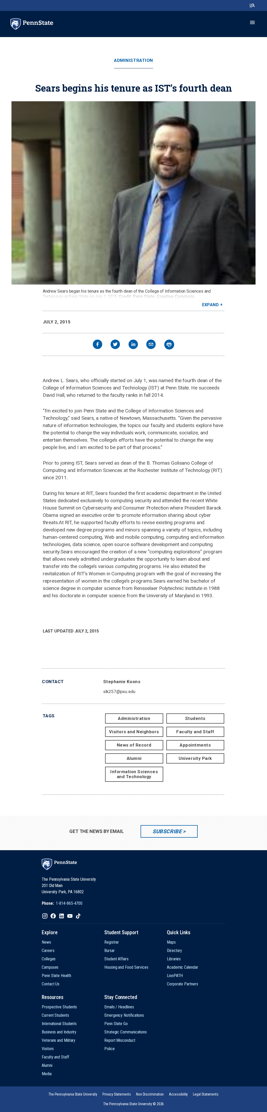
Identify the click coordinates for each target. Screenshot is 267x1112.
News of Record (134, 745)
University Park (195, 758)
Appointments (195, 745)
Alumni (134, 758)
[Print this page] (169, 345)
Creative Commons (176, 296)
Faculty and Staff (195, 731)
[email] (151, 345)
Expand (210, 304)
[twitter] (115, 345)
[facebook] (97, 345)
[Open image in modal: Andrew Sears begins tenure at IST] (133, 193)
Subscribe (167, 831)
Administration (133, 60)
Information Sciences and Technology (134, 774)
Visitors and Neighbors (134, 731)
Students (195, 718)
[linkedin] (133, 345)
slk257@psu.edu (119, 691)
